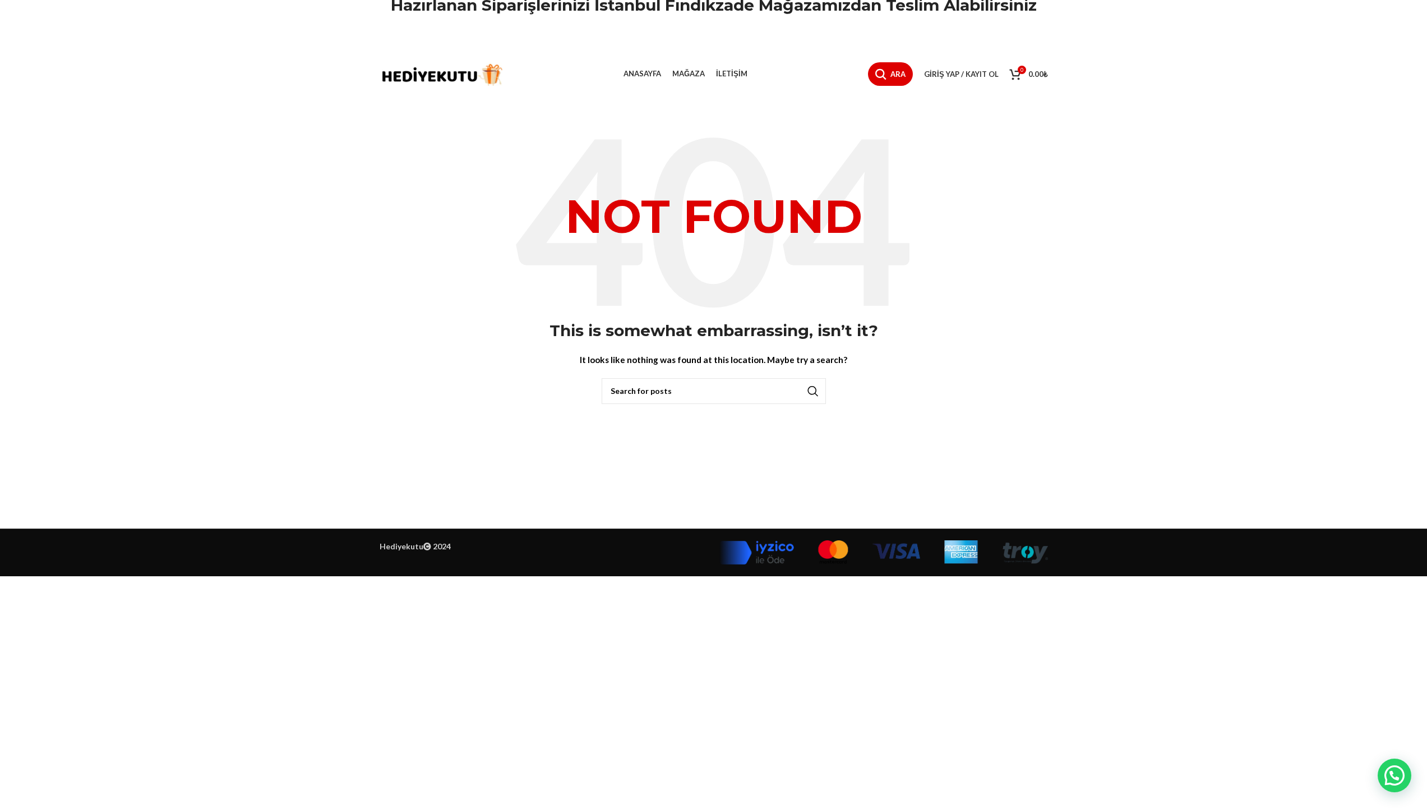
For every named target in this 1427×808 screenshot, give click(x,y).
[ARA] (813, 391)
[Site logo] (441, 73)
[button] (1394, 775)
